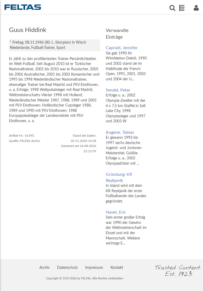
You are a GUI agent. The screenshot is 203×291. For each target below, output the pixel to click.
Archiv (44, 268)
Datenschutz (67, 268)
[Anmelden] (196, 7)
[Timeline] (182, 8)
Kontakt (116, 268)
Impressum (94, 268)
